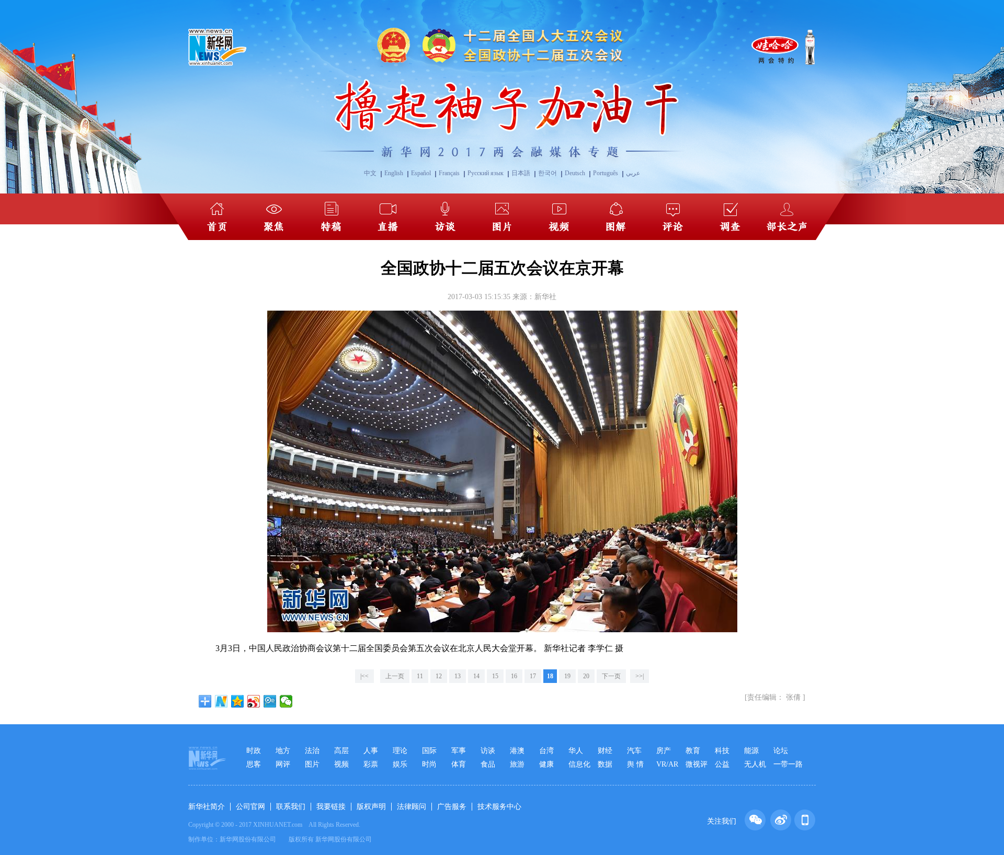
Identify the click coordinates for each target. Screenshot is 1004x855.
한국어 (547, 173)
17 (533, 676)
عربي (633, 173)
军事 (458, 751)
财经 (605, 751)
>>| (639, 676)
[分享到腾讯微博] (270, 701)
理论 (400, 751)
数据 (605, 764)
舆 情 (635, 764)
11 (420, 676)
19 (567, 676)
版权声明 (371, 807)
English (393, 173)
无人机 (755, 764)
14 (476, 676)
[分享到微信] (286, 701)
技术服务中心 (499, 807)
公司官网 (250, 807)
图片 (312, 764)
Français (449, 173)
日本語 (520, 173)
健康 (546, 764)
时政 (253, 751)
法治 (312, 751)
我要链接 (331, 807)
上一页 (394, 676)
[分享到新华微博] (221, 701)
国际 (429, 751)
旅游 (517, 764)
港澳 (517, 751)
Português (605, 173)
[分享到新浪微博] (253, 701)
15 (495, 676)
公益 (722, 764)
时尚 (429, 764)
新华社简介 (206, 807)
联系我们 (290, 807)
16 (514, 676)
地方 (283, 751)
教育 (693, 751)
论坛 (780, 751)
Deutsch (575, 173)
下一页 (611, 676)
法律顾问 (411, 807)
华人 (575, 751)
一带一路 (788, 764)
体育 (458, 764)
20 (586, 676)
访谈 (488, 751)
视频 (341, 764)
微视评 (697, 764)
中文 (370, 173)
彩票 (370, 764)
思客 (253, 764)
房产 (663, 751)
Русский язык (485, 173)
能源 (751, 751)
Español (421, 173)
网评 (283, 764)
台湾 (546, 751)
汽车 (634, 751)
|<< (364, 676)
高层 (341, 751)
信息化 (579, 764)
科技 (722, 751)
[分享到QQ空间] (237, 701)
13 (457, 676)
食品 (488, 764)
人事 (370, 751)
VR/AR (667, 764)
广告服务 (451, 807)
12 (439, 676)
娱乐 (400, 764)
